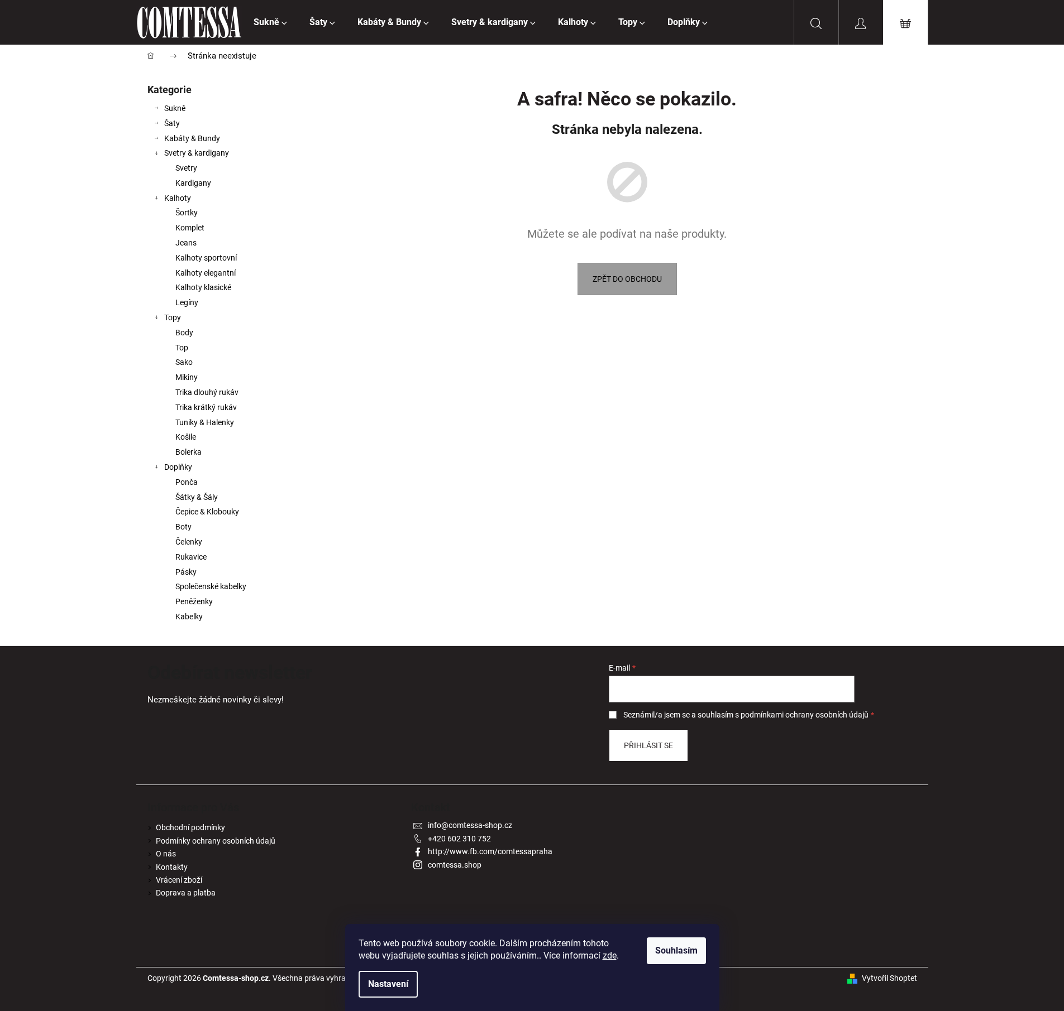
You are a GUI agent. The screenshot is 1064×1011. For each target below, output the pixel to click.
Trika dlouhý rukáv (206, 392)
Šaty (172, 123)
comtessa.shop (454, 864)
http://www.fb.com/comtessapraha (490, 851)
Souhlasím (676, 950)
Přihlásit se (648, 745)
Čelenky (188, 541)
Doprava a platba (186, 892)
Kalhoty (177, 198)
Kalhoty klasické (203, 287)
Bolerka (188, 451)
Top (181, 347)
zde (610, 955)
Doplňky (178, 467)
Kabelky (189, 616)
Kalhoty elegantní (205, 272)
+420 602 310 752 (459, 838)
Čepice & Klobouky (207, 511)
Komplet (189, 227)
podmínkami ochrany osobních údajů (805, 714)
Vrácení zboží (179, 879)
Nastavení (388, 984)
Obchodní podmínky (190, 827)
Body (184, 332)
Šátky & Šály (196, 497)
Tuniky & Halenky (204, 422)
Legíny (186, 302)
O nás (166, 853)
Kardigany (193, 183)
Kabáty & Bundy (192, 138)
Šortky (186, 212)
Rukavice (191, 556)
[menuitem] (270, 22)
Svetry (186, 167)
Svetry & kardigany (196, 152)
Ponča (186, 482)
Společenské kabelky (210, 586)
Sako (184, 362)
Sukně (174, 108)
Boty (183, 526)
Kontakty (172, 867)
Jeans (186, 242)
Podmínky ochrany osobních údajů (215, 840)
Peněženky (194, 601)
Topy (172, 317)
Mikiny (186, 377)
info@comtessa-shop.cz (470, 825)
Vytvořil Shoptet (889, 978)
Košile (185, 436)
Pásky (186, 571)
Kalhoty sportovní (206, 257)
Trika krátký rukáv (206, 407)
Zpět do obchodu (627, 279)
